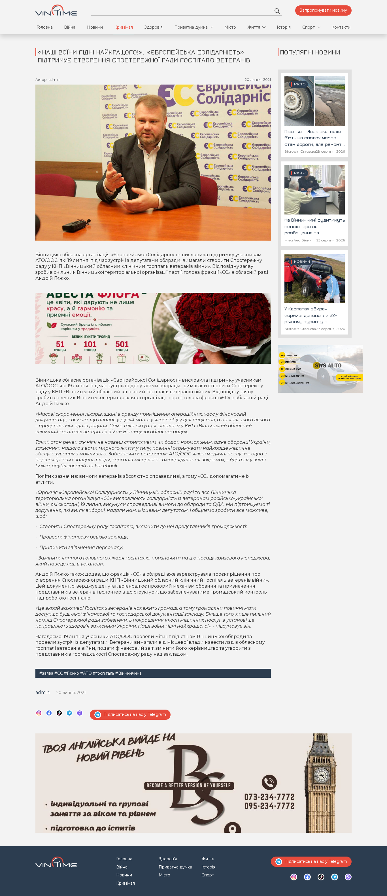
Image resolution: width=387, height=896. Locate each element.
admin (42, 692)
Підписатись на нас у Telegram (134, 714)
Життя (253, 27)
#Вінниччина (128, 673)
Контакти (340, 27)
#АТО (86, 673)
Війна (69, 27)
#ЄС (58, 673)
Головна (45, 27)
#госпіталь (103, 673)
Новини (95, 27)
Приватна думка (191, 27)
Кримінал (123, 27)
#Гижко (71, 673)
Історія (284, 27)
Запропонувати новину (323, 10)
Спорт (308, 27)
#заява (46, 673)
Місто (230, 27)
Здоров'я (153, 27)
